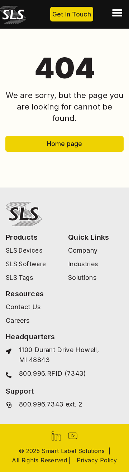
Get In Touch (71, 14)
